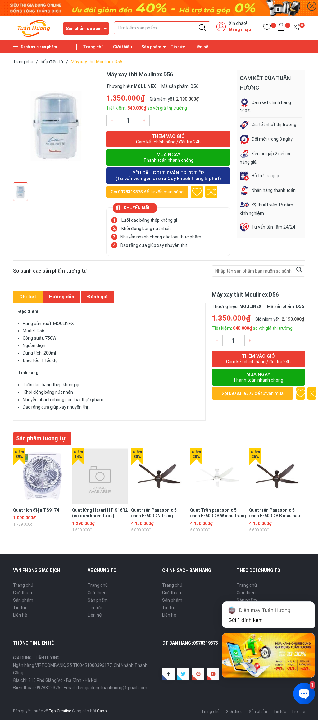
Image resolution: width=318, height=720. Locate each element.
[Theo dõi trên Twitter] (183, 674)
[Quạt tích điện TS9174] (41, 476)
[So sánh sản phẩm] (295, 28)
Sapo (102, 711)
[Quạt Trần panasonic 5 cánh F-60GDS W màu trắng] (218, 476)
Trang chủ (93, 46)
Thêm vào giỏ (168, 139)
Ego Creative (60, 711)
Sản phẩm (151, 46)
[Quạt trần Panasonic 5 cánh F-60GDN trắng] (159, 476)
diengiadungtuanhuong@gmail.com (111, 687)
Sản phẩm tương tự (40, 438)
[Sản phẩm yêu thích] (267, 28)
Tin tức (177, 46)
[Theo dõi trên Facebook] (168, 674)
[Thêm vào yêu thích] (197, 192)
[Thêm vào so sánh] (211, 192)
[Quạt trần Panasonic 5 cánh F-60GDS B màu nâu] (277, 476)
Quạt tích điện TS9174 (36, 510)
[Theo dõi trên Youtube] (213, 674)
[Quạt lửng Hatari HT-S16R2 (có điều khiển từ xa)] (100, 476)
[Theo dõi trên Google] (198, 674)
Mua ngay (168, 157)
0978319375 (130, 191)
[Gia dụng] (159, 7)
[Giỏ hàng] (281, 28)
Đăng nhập (240, 29)
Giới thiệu (122, 46)
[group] (56, 124)
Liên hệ (201, 46)
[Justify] (202, 28)
